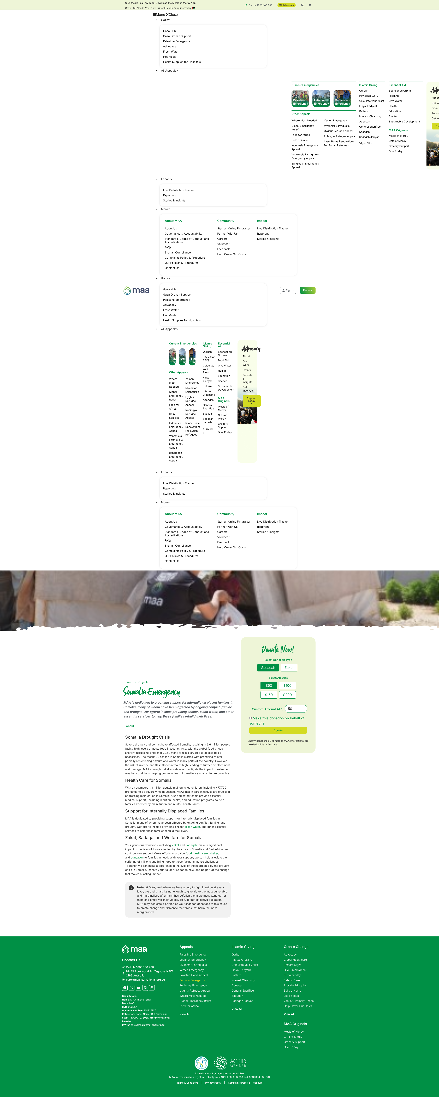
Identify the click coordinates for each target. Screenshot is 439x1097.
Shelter (393, 116)
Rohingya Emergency (193, 985)
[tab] (130, 726)
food (189, 853)
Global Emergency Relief (195, 1001)
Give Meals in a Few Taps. (160, 2)
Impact (166, 179)
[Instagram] (152, 988)
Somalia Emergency (192, 980)
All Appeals (168, 70)
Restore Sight (292, 964)
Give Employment (295, 970)
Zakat (175, 845)
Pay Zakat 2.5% (368, 95)
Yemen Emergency (192, 970)
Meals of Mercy (398, 135)
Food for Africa (189, 1006)
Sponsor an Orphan (400, 90)
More (164, 209)
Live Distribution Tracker (179, 190)
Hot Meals (169, 56)
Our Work (246, 363)
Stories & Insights (174, 200)
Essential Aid (397, 85)
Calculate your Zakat (371, 101)
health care (201, 853)
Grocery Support (399, 146)
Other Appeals (178, 372)
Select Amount (278, 677)
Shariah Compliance (178, 252)
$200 (287, 695)
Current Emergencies (183, 343)
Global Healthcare (295, 959)
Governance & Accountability (183, 233)
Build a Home (292, 990)
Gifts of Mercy (397, 141)
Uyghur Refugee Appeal (195, 990)
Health (393, 106)
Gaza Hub (169, 31)
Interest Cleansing (370, 116)
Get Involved (247, 389)
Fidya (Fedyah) (368, 106)
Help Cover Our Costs (231, 254)
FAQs (168, 247)
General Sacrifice (370, 126)
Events (247, 370)
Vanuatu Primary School (299, 1001)
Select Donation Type (278, 659)
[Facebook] (125, 988)
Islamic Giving (368, 85)
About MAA (173, 221)
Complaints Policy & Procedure (185, 257)
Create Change (296, 947)
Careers (222, 238)
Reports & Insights (247, 379)
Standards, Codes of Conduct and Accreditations (187, 240)
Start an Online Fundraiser (233, 228)
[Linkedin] (145, 988)
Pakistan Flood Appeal (194, 975)
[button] (210, 14)
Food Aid (394, 95)
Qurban (363, 90)
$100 (287, 685)
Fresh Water (171, 51)
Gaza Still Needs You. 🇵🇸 (160, 8)
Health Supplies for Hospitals (182, 62)
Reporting (169, 195)
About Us (171, 228)
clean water (192, 826)
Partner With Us (227, 233)
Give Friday (395, 151)
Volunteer (223, 244)
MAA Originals (398, 130)
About (246, 356)
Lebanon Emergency (193, 959)
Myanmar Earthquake (193, 964)
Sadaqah (364, 131)
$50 (269, 685)
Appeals (186, 947)
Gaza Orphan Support (177, 36)
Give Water (395, 101)
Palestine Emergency (176, 41)
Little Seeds (291, 995)
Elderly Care (292, 980)
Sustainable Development (404, 121)
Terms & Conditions (187, 1082)
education (137, 857)
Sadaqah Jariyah (369, 137)
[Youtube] (138, 988)
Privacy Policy (213, 1082)
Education (395, 111)
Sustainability (292, 975)
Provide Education (295, 985)
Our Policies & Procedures (181, 262)
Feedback (223, 249)
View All (185, 1014)
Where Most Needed (193, 995)
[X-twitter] (131, 988)
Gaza (164, 20)
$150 (269, 695)
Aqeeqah (364, 121)
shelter (214, 853)
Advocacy (169, 46)
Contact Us (172, 268)
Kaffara (363, 111)
